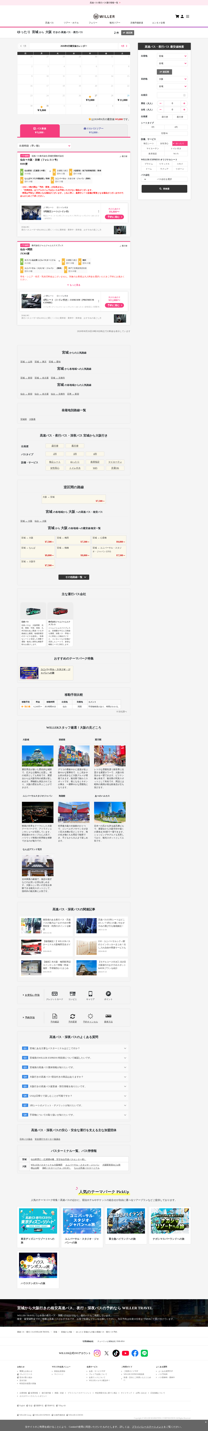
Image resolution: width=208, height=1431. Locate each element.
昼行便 (54, 446)
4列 (95, 454)
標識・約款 (59, 1393)
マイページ (58, 1374)
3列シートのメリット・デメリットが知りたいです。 (56, 1105)
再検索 (166, 189)
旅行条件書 (46, 1393)
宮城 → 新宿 (26, 378)
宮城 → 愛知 (55, 362)
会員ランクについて (97, 1377)
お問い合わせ (141, 1393)
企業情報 (23, 1393)
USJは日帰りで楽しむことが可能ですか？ (51, 1096)
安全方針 (23, 1380)
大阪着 (32, 419)
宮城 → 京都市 (58, 378)
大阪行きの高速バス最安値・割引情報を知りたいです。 (58, 1086)
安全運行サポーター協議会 (47, 1139)
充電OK (115, 468)
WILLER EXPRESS (42, 1415)
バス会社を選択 (164, 179)
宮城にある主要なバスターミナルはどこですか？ (55, 1048)
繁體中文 (40, 1406)
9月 (122, 46)
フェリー (93, 23)
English (22, 1406)
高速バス (49, 23)
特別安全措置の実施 (27, 1383)
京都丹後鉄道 (136, 23)
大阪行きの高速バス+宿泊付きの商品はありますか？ (56, 1077)
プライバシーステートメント (79, 1393)
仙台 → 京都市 (58, 394)
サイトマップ (126, 1393)
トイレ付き (75, 468)
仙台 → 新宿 (26, 394)
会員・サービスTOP (97, 1371)
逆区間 (129, 33)
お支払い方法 (32, 995)
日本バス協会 (26, 1139)
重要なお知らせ (25, 1371)
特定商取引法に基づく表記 (106, 1393)
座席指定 (95, 462)
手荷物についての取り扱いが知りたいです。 (52, 1115)
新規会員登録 (59, 1371)
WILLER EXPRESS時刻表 (134, 1374)
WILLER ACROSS (76, 1415)
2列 (55, 454)
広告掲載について (157, 1393)
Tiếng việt (62, 1406)
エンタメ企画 (158, 23)
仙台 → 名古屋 (42, 394)
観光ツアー (115, 23)
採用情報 (34, 1393)
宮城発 (23, 419)
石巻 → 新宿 (73, 394)
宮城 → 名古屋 (42, 378)
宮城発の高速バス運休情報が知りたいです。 (52, 1067)
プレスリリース (25, 1374)
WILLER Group (25, 1415)
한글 (30, 1406)
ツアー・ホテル (71, 23)
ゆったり (74, 462)
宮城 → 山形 (26, 362)
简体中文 (51, 1406)
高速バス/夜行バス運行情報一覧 (104, 3)
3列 (75, 454)
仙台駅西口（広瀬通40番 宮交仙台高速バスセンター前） (58, 1159)
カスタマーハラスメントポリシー (33, 1396)
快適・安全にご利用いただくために (137, 1378)
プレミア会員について (98, 1374)
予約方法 (30, 1017)
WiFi (95, 468)
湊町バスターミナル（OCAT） (56, 1168)
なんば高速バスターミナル (87, 1168)
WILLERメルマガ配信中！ (99, 1380)
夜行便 (75, 446)
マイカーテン (115, 462)
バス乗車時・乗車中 (166, 1377)
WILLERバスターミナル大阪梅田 (46, 1165)
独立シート (55, 462)
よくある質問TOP (165, 1371)
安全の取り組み (25, 1377)
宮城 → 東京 (40, 362)
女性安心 (54, 468)
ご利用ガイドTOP (131, 1371)
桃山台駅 (35, 1168)
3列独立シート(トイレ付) (56, 211)
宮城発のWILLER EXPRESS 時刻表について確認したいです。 (61, 1058)
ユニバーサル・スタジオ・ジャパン (82, 1165)
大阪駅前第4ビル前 (111, 1165)
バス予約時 (162, 1374)
